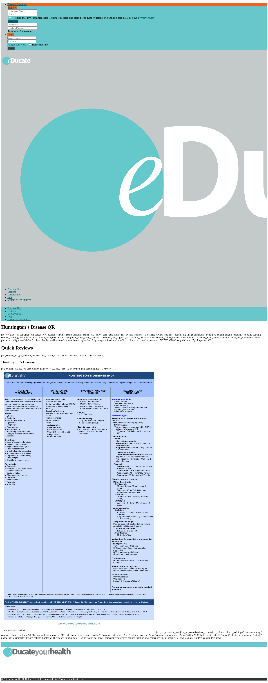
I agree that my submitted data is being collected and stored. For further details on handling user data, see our (84, 17)
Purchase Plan (14, 289)
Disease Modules (17, 4)
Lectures (11, 291)
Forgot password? (17, 44)
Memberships (14, 294)
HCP (9, 297)
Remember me (40, 44)
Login (10, 34)
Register (12, 7)
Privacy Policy (146, 17)
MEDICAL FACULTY (19, 300)
